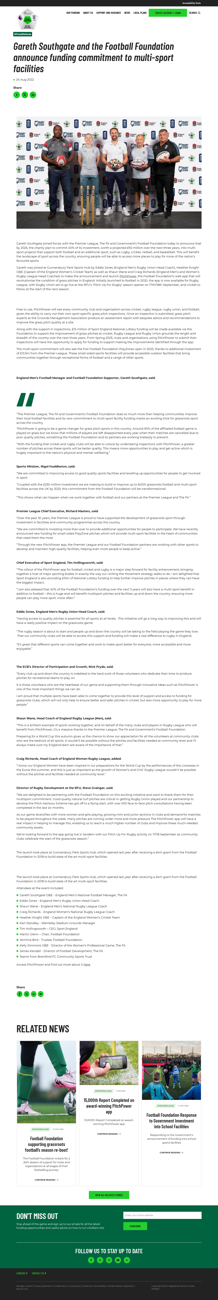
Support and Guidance (108, 12)
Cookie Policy (60, 1286)
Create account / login (168, 13)
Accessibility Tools (191, 3)
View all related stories (109, 1195)
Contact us (38, 1273)
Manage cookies (24, 1286)
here (87, 964)
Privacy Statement (43, 1286)
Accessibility (100, 1286)
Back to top (22, 1289)
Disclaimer (87, 1286)
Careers (20, 1273)
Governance (74, 1286)
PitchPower (128, 276)
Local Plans (140, 12)
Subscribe (135, 1226)
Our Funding (73, 12)
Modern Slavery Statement (121, 1286)
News (127, 12)
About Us (88, 12)
